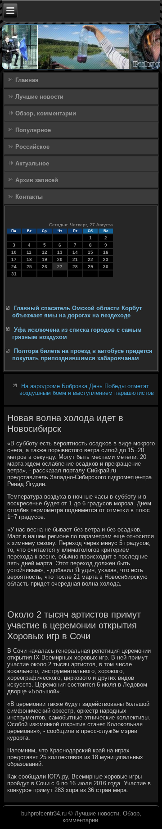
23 (105, 259)
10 (14, 252)
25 (29, 266)
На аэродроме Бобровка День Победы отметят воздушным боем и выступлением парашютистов (86, 389)
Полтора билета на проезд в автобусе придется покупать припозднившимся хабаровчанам (82, 355)
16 (105, 252)
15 (90, 252)
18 (29, 259)
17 (14, 259)
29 (90, 266)
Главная (27, 80)
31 (14, 273)
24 (14, 266)
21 (75, 259)
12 (44, 252)
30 (105, 266)
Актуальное (32, 163)
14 (75, 252)
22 (90, 259)
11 (29, 252)
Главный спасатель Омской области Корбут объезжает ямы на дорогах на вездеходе (77, 312)
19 (44, 259)
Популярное (33, 130)
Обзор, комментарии (45, 113)
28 (75, 266)
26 (44, 266)
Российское (32, 146)
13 (60, 252)
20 (60, 259)
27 (60, 266)
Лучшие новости (39, 96)
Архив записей (36, 180)
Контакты (29, 196)
